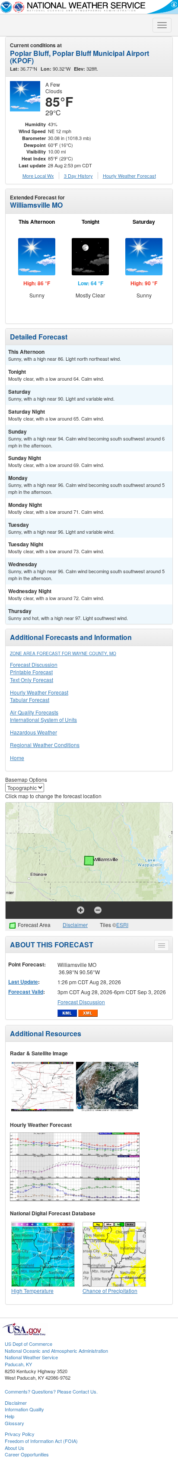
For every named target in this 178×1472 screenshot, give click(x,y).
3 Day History (78, 175)
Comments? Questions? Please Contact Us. (51, 1391)
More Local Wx (38, 175)
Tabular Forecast (29, 699)
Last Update (23, 982)
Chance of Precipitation (110, 1290)
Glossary (14, 1423)
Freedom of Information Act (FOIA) (41, 1440)
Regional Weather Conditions (44, 744)
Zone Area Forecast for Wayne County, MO (63, 653)
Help (9, 1416)
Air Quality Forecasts (34, 712)
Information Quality (24, 1409)
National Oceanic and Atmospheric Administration (56, 1350)
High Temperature (32, 1290)
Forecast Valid (25, 991)
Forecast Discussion (33, 664)
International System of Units (43, 719)
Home (17, 757)
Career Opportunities (27, 1454)
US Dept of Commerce (28, 1343)
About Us (14, 1447)
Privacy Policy (20, 1433)
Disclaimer (75, 924)
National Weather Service (31, 1357)
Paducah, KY (18, 1364)
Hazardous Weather (33, 732)
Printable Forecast (31, 672)
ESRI (122, 924)
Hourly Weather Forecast (39, 692)
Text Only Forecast (31, 679)
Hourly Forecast (129, 175)
